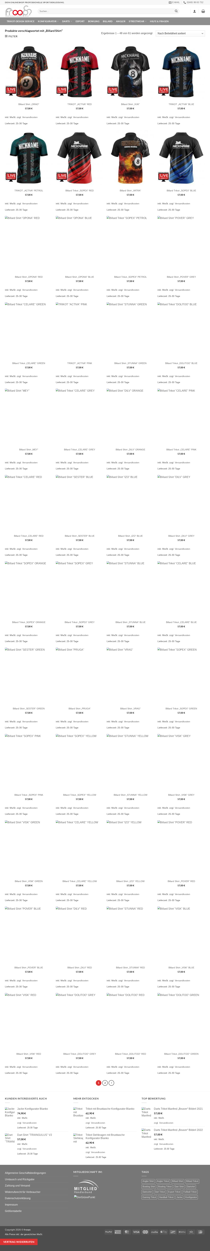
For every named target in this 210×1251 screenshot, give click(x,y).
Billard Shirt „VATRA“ (130, 190)
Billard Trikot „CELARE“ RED (28, 536)
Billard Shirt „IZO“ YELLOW (130, 881)
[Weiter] (111, 1083)
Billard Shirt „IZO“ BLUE (130, 536)
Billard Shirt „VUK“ (130, 104)
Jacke (179, 1197)
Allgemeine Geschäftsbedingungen (25, 1173)
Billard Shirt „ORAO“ (28, 104)
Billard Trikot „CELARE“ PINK (181, 449)
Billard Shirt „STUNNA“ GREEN (130, 363)
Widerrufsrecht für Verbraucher (22, 1192)
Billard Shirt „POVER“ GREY (181, 277)
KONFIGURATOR (47, 21)
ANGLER (120, 21)
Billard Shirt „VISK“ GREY (181, 795)
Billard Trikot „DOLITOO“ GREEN (181, 1054)
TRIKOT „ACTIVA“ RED (79, 104)
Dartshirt (191, 1186)
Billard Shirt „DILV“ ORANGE (130, 449)
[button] (194, 11)
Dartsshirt (147, 1192)
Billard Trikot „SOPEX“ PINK (28, 795)
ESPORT (80, 21)
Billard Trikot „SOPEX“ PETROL (130, 277)
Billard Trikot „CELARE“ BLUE (181, 622)
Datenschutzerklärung (18, 1198)
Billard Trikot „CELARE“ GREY (79, 449)
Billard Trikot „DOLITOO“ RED (130, 1054)
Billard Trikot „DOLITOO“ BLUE (181, 363)
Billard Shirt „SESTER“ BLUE (79, 536)
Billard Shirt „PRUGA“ (80, 708)
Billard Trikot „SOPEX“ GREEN (181, 708)
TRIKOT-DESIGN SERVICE (20, 21)
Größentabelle (13, 1211)
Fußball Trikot (190, 1192)
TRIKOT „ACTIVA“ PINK (79, 363)
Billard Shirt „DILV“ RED (79, 967)
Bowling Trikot (165, 1186)
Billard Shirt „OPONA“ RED (29, 277)
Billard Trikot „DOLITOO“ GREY (79, 1054)
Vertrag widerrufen (18, 1241)
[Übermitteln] (176, 11)
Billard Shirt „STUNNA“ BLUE (131, 622)
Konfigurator (191, 1197)
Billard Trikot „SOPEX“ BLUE (181, 190)
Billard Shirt (177, 1181)
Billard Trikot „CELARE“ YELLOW (80, 881)
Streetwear (136, 21)
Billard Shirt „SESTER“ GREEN (29, 708)
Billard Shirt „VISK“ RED (28, 1054)
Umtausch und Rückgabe (19, 1179)
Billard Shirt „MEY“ (28, 449)
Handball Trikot (166, 1197)
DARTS (66, 21)
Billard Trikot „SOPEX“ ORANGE (28, 622)
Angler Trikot (163, 1181)
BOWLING (93, 21)
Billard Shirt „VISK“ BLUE (181, 967)
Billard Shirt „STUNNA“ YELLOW (130, 795)
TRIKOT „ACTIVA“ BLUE (181, 104)
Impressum (11, 1204)
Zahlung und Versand (17, 1185)
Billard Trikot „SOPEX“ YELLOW (79, 795)
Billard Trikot (192, 1181)
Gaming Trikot (149, 1197)
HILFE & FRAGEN (159, 21)
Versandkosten (30, 117)
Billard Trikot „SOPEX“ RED (79, 190)
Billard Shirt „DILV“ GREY (181, 536)
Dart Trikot (160, 1192)
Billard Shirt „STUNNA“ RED (130, 967)
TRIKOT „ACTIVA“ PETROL (28, 190)
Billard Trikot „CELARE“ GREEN (28, 363)
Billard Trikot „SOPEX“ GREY (79, 622)
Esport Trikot (174, 1192)
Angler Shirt (148, 1181)
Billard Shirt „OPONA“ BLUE (79, 277)
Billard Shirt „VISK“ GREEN (29, 881)
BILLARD (107, 21)
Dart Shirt (179, 1186)
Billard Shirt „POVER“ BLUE (28, 967)
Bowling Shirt (149, 1186)
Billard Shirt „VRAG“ (130, 708)
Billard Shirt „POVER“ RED (181, 881)
